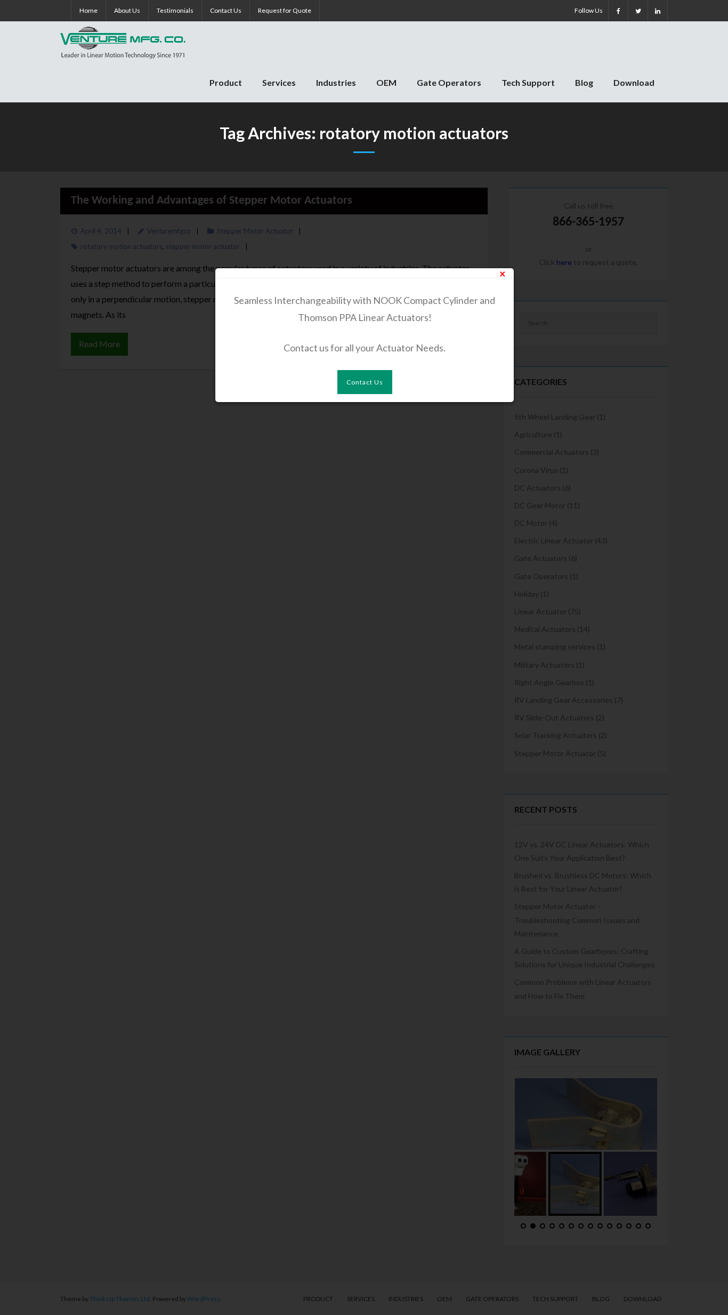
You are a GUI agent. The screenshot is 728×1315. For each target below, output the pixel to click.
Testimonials (175, 10)
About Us (127, 10)
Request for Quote (284, 10)
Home (88, 10)
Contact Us (225, 10)
